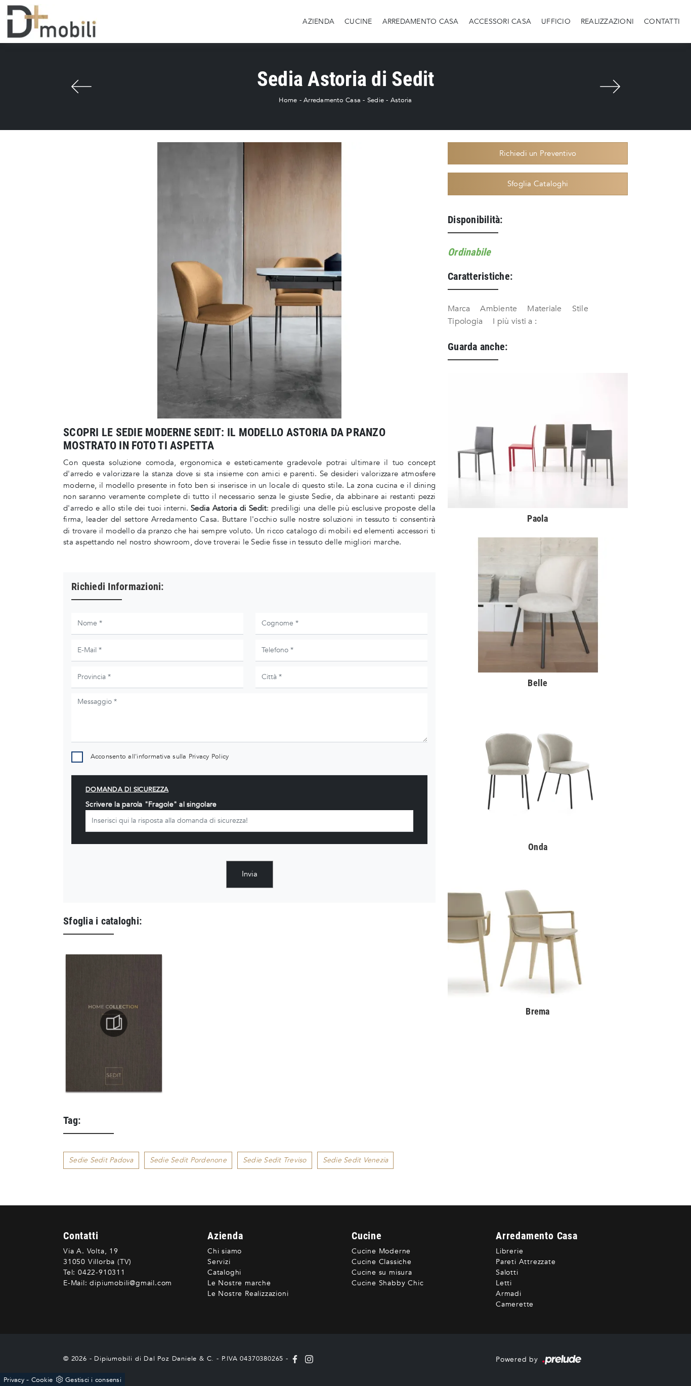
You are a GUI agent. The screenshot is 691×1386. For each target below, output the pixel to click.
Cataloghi (224, 1272)
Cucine (358, 21)
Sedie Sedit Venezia (355, 1160)
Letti (504, 1283)
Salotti (507, 1272)
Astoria (401, 100)
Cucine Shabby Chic (387, 1283)
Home (288, 100)
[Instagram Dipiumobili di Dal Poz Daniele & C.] (307, 1358)
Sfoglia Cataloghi (537, 184)
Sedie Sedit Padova (101, 1160)
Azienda (318, 21)
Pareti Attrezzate (526, 1262)
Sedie (375, 100)
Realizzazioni (607, 21)
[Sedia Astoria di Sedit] (249, 280)
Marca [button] (459, 308)
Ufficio (556, 21)
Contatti (662, 21)
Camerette (515, 1304)
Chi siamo (224, 1251)
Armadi (509, 1293)
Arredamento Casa (420, 21)
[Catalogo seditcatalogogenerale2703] (113, 1023)
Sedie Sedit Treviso (275, 1160)
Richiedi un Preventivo (538, 153)
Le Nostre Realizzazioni (247, 1293)
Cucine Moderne (381, 1251)
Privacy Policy (209, 756)
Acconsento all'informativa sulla (160, 756)
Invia (249, 874)
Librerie (509, 1251)
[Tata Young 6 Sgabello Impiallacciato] (610, 86)
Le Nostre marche (239, 1283)
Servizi (219, 1262)
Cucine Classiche (382, 1262)
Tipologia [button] (465, 321)
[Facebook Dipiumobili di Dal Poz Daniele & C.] (296, 1358)
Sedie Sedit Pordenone (188, 1160)
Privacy (14, 1379)
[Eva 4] (81, 86)
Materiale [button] (544, 308)
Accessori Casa (500, 21)
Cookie (42, 1379)
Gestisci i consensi (93, 1379)
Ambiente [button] (498, 308)
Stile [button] (580, 308)
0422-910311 (101, 1272)
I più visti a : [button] (515, 321)
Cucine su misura (382, 1272)
